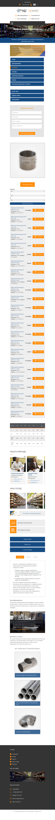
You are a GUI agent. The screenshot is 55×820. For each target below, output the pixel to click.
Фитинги (14, 67)
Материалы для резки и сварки (21, 84)
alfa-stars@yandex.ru (22, 15)
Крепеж (14, 80)
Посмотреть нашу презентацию (32, 513)
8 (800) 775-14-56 (35, 18)
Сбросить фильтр (27, 203)
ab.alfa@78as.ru (34, 482)
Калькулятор (15, 99)
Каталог (14, 756)
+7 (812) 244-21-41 (17, 479)
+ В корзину (38, 210)
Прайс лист (15, 91)
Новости (14, 759)
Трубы (13, 59)
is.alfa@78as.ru (16, 481)
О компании (15, 754)
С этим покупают (27, 550)
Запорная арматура (17, 76)
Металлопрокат (16, 63)
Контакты (14, 764)
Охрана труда (15, 761)
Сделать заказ (16, 95)
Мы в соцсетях (16, 802)
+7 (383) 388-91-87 (35, 15)
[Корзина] (19, 5)
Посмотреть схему (27, 184)
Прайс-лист (27, 544)
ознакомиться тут (22, 629)
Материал (12, 189)
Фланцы (14, 71)
